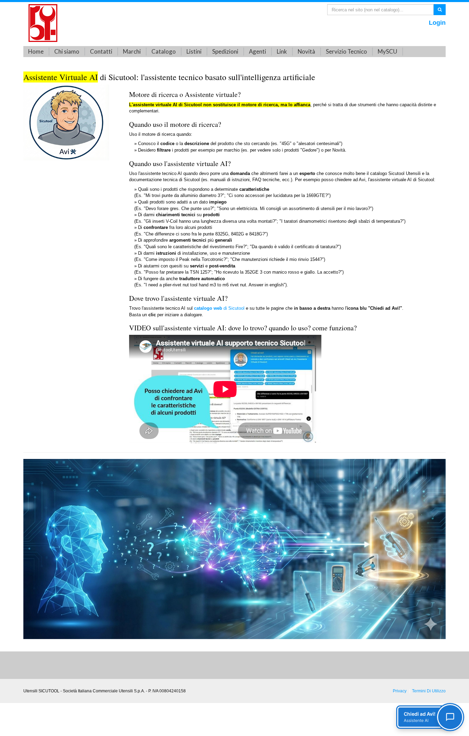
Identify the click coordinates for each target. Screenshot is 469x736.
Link (282, 51)
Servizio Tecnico (346, 51)
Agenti (257, 51)
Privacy (400, 691)
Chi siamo (66, 51)
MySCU (387, 51)
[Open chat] (450, 717)
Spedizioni (225, 51)
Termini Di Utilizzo (429, 691)
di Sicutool (219, 308)
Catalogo (163, 51)
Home (36, 51)
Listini (194, 51)
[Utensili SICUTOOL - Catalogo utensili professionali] (42, 22)
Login (437, 22)
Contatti (101, 51)
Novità (306, 51)
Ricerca (440, 9)
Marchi (132, 51)
